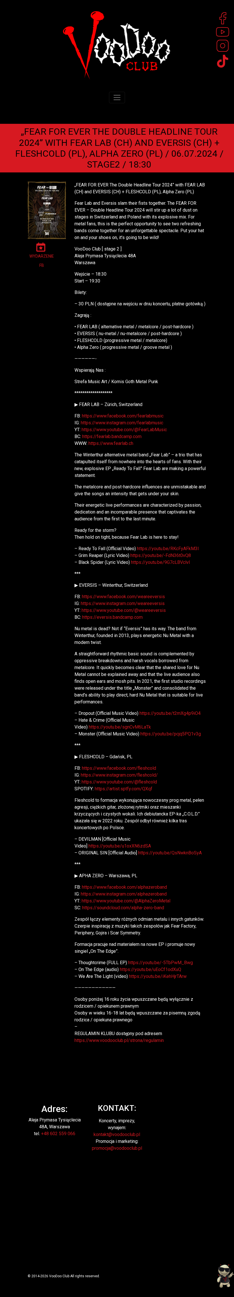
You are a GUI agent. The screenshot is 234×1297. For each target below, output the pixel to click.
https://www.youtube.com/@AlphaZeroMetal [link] (126, 901)
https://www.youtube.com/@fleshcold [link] (119, 782)
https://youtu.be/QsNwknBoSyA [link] (170, 853)
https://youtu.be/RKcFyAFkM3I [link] (168, 548)
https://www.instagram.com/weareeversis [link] (123, 603)
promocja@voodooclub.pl (117, 1148)
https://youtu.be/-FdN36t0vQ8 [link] (160, 555)
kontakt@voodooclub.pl (117, 1134)
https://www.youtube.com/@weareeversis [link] (124, 610)
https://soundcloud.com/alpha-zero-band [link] (123, 907)
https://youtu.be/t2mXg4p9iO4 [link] (170, 713)
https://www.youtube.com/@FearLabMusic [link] (124, 429)
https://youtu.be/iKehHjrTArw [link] (158, 976)
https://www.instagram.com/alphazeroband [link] (124, 894)
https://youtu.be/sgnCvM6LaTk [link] (120, 727)
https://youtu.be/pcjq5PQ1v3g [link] (170, 734)
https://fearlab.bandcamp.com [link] (112, 436)
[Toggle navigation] (117, 97)
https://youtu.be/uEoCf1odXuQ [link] (150, 969)
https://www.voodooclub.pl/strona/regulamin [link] (119, 1040)
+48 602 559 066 (58, 1133)
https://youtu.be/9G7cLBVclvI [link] (160, 562)
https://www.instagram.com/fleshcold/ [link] (119, 775)
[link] (123, 416)
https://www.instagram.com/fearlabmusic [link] (122, 422)
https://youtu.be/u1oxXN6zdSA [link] (119, 846)
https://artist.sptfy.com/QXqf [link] (123, 788)
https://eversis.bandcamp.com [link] (112, 617)
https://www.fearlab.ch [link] (110, 443)
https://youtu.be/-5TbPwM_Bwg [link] (160, 962)
